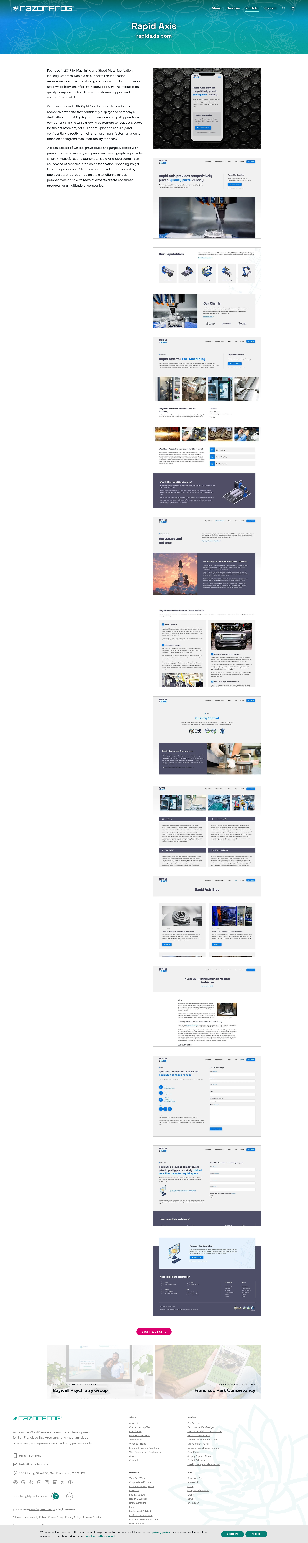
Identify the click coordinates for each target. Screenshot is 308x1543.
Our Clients (135, 1431)
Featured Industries (139, 1435)
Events (191, 1494)
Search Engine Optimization (202, 1439)
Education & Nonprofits (141, 1486)
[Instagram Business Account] (47, 1482)
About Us (134, 1423)
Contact (133, 1460)
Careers (133, 1456)
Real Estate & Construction (143, 1519)
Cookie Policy (55, 1517)
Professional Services (140, 1515)
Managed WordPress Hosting (203, 1448)
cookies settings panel (100, 1536)
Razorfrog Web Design (42, 1509)
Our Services (194, 1423)
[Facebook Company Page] (70, 1482)
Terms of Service (92, 1517)
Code (190, 1486)
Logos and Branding (198, 1443)
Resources (193, 1502)
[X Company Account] (62, 1482)
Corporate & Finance (140, 1482)
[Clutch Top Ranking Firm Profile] (39, 1482)
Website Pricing (137, 1443)
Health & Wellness (139, 1498)
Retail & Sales (136, 1523)
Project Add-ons (196, 1460)
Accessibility (194, 1482)
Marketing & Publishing (141, 1511)
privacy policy (161, 1532)
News (190, 1498)
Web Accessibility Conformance (204, 1431)
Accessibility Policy (35, 1517)
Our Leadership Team (140, 1427)
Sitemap (17, 1517)
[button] (283, 8)
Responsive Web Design (200, 1427)
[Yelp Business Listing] (31, 1482)
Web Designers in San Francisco (146, 1452)
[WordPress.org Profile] (15, 1482)
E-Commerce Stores (198, 1435)
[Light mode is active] (293, 8)
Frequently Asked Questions (144, 1448)
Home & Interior (137, 1502)
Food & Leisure (137, 1494)
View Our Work (137, 1478)
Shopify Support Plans (199, 1456)
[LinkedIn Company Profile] (55, 1482)
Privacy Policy (73, 1517)
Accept (233, 1534)
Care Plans (193, 1452)
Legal (132, 1507)
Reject (256, 1534)
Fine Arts (134, 1490)
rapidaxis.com (154, 36)
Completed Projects (198, 1490)
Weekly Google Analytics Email (203, 1464)
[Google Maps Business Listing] (23, 1482)
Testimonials (136, 1439)
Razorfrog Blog (195, 1478)
